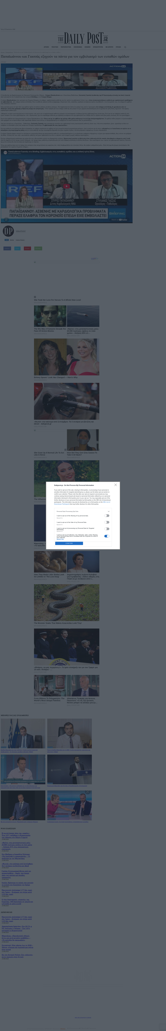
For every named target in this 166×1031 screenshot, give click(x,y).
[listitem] (83, 511)
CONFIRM (69, 543)
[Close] (116, 485)
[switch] (106, 515)
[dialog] (83, 515)
